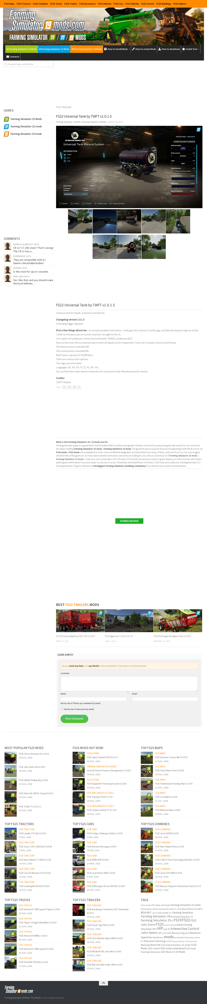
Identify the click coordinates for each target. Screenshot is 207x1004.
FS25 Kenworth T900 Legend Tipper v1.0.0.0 (39, 909)
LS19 (164, 933)
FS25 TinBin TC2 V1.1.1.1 (30, 806)
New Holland (195, 937)
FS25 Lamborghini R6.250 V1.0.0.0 (34, 886)
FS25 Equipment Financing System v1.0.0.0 (106, 783)
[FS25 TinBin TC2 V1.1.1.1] (11, 811)
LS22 (169, 933)
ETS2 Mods (156, 905)
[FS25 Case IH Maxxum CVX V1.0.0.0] (11, 873)
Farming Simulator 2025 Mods (156, 951)
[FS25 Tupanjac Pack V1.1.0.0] (79, 797)
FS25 (160, 924)
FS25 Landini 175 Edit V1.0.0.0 (32, 833)
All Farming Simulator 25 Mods (21, 49)
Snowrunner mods (149, 909)
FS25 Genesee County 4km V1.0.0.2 (171, 757)
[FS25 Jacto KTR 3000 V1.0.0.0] (147, 873)
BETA (200, 909)
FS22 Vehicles (132, 3)
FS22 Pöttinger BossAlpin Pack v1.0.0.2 (172, 636)
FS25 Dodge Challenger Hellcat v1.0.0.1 (105, 833)
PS (166, 941)
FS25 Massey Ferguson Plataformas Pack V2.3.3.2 (178, 886)
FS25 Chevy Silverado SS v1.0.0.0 (34, 753)
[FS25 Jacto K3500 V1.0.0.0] (147, 834)
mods (169, 936)
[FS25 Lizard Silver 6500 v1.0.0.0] (79, 873)
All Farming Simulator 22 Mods (54, 49)
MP (175, 938)
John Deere (149, 932)
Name (64, 693)
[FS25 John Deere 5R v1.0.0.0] (11, 771)
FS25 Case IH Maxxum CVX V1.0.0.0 (35, 873)
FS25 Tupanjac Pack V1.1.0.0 (99, 796)
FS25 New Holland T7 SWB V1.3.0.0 (35, 859)
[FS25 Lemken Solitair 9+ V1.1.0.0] (79, 811)
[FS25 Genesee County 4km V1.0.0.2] (147, 758)
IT (79, 387)
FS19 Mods (35, 997)
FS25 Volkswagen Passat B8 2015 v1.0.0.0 (106, 886)
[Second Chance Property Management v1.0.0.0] (79, 771)
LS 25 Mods (178, 952)
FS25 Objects (179, 3)
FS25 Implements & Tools (100, 792)
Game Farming (170, 925)
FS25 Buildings (163, 3)
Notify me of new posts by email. (79, 709)
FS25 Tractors (24, 3)
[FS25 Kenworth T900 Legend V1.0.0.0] (11, 949)
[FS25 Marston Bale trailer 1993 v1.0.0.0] (79, 965)
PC (142, 941)
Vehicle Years (192, 941)
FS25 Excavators (87, 3)
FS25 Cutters (147, 3)
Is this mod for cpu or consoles (30, 271)
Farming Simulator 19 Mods (17, 997)
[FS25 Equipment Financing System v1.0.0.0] (79, 784)
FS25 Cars (118, 3)
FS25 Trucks (56, 3)
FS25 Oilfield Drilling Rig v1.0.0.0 (33, 780)
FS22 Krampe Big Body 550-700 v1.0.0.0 (75, 636)
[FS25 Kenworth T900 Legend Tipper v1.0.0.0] (11, 910)
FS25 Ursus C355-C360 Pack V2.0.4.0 (35, 846)
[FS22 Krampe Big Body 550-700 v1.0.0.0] (80, 620)
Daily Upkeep (163, 913)
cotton (154, 913)
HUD (165, 929)
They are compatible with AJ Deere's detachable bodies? (29, 261)
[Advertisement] (129, 82)
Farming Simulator (182, 912)
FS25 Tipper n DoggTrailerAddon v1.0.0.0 (37, 922)
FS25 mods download (172, 948)
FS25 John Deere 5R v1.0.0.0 (32, 767)
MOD (162, 937)
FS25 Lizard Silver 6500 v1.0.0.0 (101, 873)
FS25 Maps (9, 3)
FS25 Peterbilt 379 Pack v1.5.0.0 (33, 962)
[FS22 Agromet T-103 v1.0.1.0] (129, 620)
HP (160, 928)
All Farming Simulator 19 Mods (87, 49)
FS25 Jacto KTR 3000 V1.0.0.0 (168, 873)
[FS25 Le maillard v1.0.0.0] (147, 797)
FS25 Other (93, 753)
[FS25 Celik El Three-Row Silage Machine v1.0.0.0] (147, 860)
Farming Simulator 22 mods (186, 905)
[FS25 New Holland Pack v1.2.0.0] (147, 847)
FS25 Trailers (70, 3)
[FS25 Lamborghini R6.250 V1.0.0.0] (11, 886)
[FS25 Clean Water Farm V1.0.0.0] (147, 771)
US (186, 941)
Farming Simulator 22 (181, 916)
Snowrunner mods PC (167, 909)
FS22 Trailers (64, 107)
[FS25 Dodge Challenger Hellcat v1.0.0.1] (79, 834)
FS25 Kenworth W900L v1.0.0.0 (33, 935)
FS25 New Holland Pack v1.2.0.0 (169, 846)
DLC (170, 913)
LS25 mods (153, 948)
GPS (154, 929)
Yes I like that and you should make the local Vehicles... (33, 281)
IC (169, 929)
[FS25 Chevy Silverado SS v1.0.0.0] (11, 758)
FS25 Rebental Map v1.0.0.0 (167, 810)
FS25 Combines (40, 3)
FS (172, 921)
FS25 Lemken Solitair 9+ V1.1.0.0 (101, 810)
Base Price (194, 909)
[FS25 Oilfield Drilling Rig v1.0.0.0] (11, 784)
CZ (64, 387)
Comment (65, 673)
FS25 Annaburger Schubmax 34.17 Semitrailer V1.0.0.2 (108, 911)
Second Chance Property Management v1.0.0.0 (108, 770)
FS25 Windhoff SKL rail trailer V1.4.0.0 (104, 951)
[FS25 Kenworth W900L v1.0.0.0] (11, 936)
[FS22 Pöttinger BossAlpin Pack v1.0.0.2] (178, 620)
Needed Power (183, 937)
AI (188, 908)
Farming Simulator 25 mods (176, 944)
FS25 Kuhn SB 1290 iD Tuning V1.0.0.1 (36, 793)
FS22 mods (145, 905)
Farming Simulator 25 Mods (102, 766)
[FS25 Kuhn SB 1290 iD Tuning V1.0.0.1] (11, 797)
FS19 (178, 919)
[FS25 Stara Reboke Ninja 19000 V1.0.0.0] (79, 939)
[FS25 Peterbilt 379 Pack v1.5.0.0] (11, 963)
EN (69, 387)
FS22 (186, 919)
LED (160, 933)
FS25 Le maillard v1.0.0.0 (166, 796)
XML (159, 945)
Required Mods (178, 941)
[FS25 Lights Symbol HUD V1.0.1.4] (79, 758)
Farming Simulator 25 (156, 920)
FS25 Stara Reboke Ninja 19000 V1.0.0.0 (105, 938)
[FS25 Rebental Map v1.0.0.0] (147, 811)
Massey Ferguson (180, 933)
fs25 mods (190, 948)
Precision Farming (154, 941)
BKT (149, 912)
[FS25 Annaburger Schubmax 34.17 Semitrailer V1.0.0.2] (79, 910)
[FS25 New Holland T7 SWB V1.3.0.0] (11, 860)
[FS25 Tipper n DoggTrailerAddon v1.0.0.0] (11, 923)
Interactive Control (185, 928)
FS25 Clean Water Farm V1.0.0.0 (169, 770)
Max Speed (154, 937)
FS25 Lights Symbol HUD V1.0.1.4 (102, 757)
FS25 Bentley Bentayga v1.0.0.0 (101, 846)
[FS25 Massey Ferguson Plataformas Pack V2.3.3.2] (147, 886)
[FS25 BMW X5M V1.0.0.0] (79, 860)
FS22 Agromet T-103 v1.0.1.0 (119, 636)
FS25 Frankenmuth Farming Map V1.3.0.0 (173, 783)
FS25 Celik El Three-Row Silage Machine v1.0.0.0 (177, 859)
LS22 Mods (182, 909)
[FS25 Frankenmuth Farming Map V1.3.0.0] (147, 784)
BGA (143, 912)
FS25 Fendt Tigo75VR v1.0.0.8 (100, 925)
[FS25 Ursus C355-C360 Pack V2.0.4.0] (11, 847)
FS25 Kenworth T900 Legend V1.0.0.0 (36, 948)
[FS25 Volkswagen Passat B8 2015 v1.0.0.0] (79, 886)
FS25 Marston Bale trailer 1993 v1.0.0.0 (104, 964)
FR (74, 387)
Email (135, 693)
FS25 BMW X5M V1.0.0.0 (98, 859)
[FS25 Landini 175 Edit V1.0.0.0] (11, 834)
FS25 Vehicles (104, 3)
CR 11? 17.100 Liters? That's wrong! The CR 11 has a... (33, 249)
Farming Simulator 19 (155, 916)
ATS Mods (165, 905)
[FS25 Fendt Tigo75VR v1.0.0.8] (79, 926)
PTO (170, 941)
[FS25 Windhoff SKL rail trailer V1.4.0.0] (79, 952)
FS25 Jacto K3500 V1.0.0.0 (167, 833)
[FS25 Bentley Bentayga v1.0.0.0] (79, 847)
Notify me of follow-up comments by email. (81, 703)
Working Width (149, 945)
